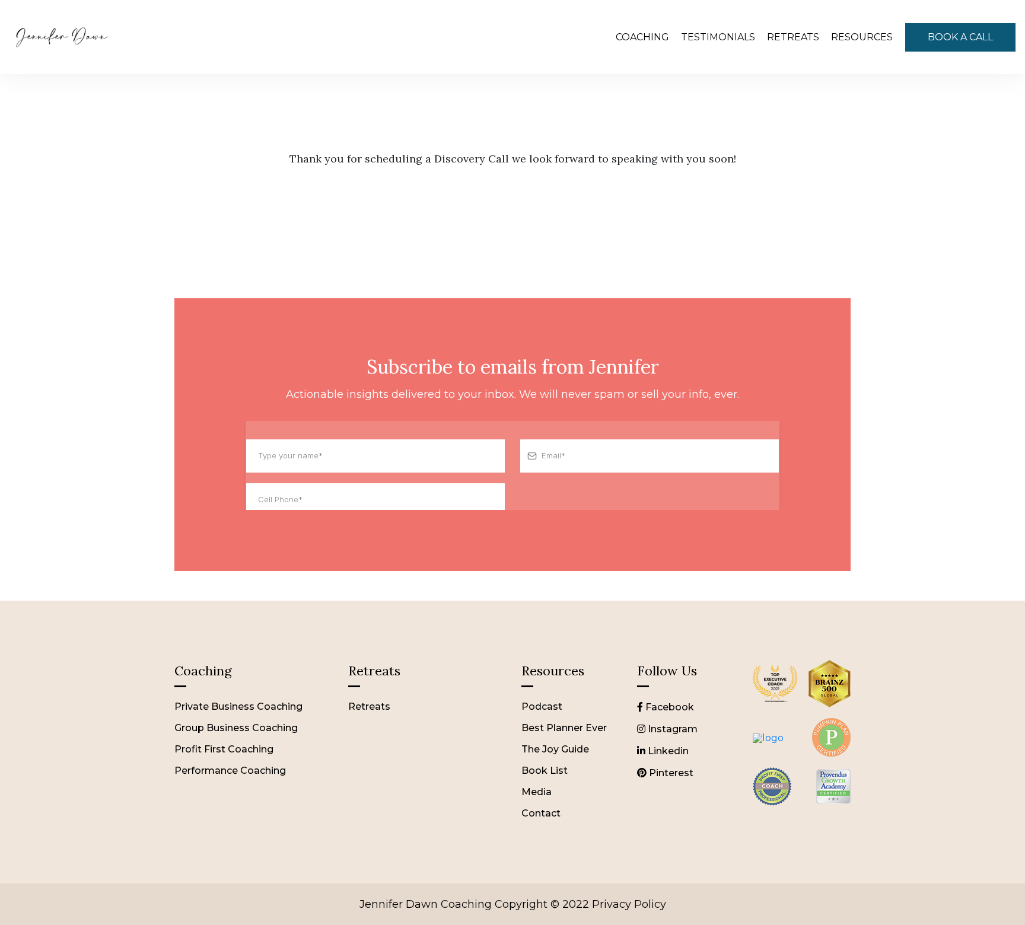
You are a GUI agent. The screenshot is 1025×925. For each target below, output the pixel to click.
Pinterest (670, 773)
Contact (541, 813)
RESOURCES (862, 37)
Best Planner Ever (564, 727)
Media (536, 792)
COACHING (642, 37)
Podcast (541, 706)
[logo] (775, 707)
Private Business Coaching (238, 706)
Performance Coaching (230, 770)
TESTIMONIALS (718, 37)
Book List (544, 770)
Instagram (671, 729)
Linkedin (667, 751)
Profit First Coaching (223, 749)
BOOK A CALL (960, 37)
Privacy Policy (629, 904)
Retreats (369, 706)
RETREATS (793, 37)
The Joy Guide (555, 749)
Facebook (668, 707)
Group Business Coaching (236, 727)
